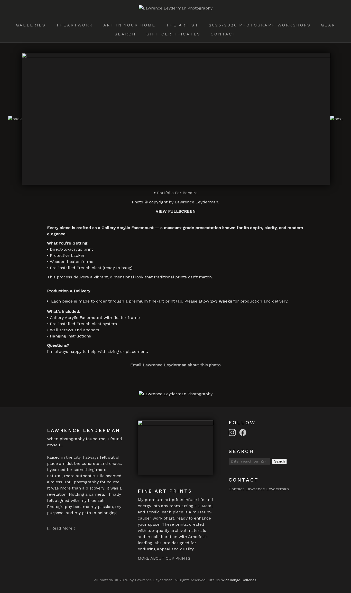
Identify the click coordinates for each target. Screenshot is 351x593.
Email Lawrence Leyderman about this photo (175, 364)
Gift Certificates (173, 34)
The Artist (182, 25)
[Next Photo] (336, 118)
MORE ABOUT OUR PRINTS (164, 558)
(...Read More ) (61, 528)
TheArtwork (74, 25)
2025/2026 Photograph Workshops (260, 25)
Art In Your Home (129, 25)
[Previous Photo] (15, 118)
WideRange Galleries (238, 580)
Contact (223, 34)
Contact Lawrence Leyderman (259, 488)
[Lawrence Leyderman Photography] (176, 8)
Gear (328, 25)
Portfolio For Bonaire (177, 192)
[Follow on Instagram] (233, 432)
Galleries (31, 25)
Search (125, 34)
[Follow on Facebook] (243, 432)
